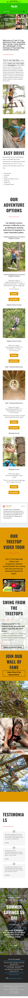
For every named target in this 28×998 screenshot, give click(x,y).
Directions (5, 961)
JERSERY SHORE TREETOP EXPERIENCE (14, 899)
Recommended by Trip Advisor (15, 978)
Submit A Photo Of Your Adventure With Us (14, 673)
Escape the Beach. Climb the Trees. (14, 19)
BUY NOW (14, 945)
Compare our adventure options (12, 647)
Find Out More (14, 299)
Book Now (14, 294)
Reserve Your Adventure (12, 24)
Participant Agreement (19, 961)
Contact (11, 961)
